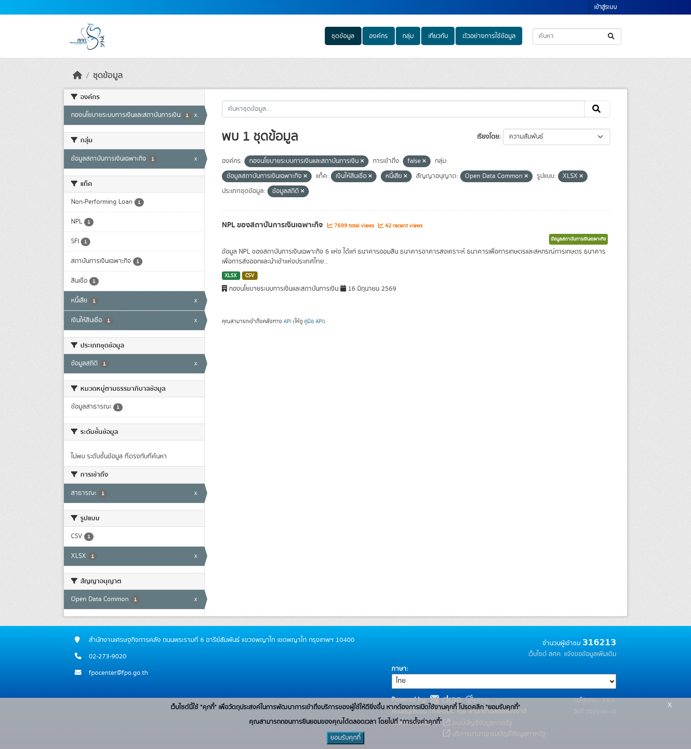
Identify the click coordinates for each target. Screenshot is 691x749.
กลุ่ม (408, 36)
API (287, 321)
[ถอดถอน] (362, 161)
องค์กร (378, 36)
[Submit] (612, 36)
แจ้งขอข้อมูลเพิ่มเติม (590, 654)
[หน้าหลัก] (77, 75)
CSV (249, 275)
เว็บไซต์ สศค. (545, 654)
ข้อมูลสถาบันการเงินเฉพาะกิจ (578, 239)
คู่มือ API (313, 321)
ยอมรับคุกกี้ (345, 737)
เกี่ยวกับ (438, 36)
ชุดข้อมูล (342, 36)
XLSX (231, 275)
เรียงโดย (488, 136)
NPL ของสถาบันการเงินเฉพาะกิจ (273, 225)
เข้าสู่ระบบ (605, 7)
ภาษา (399, 668)
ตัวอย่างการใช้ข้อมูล (489, 36)
